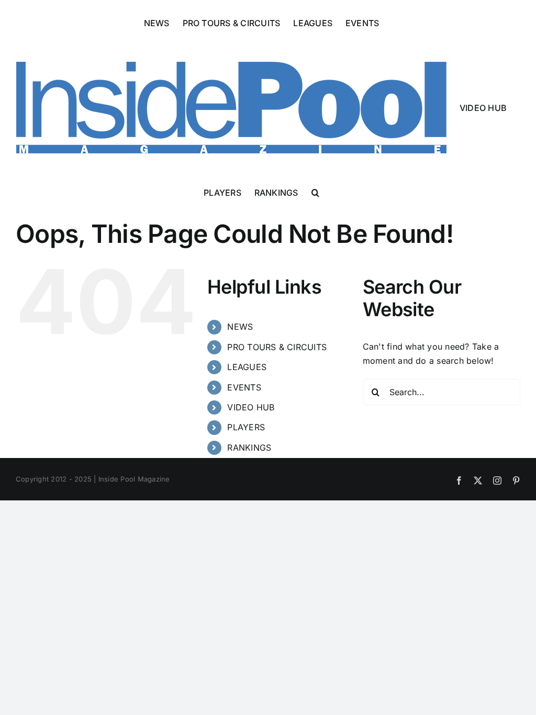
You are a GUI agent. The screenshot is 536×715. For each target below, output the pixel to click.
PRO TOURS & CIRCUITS (277, 347)
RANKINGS (249, 447)
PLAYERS (246, 427)
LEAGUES (246, 367)
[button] (315, 192)
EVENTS (244, 387)
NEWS (240, 326)
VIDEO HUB (250, 407)
